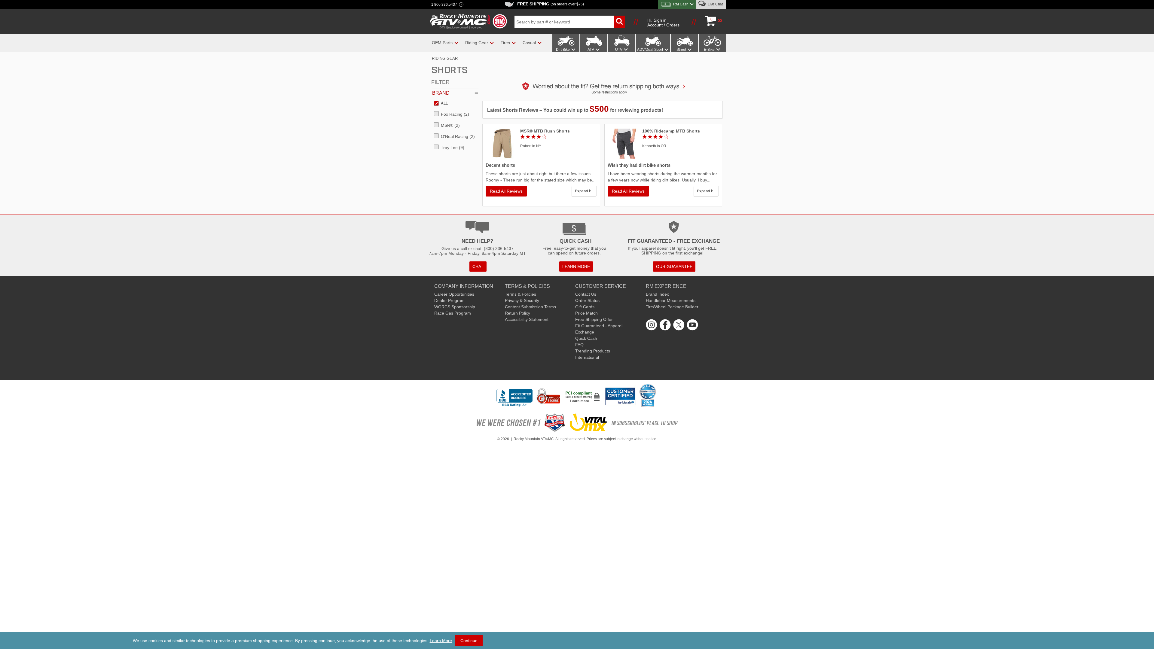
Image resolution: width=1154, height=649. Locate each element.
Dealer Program (449, 300)
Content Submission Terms (530, 306)
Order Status (587, 300)
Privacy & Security (522, 300)
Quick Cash (586, 338)
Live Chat (715, 4)
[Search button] (619, 22)
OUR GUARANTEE (674, 266)
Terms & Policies (520, 294)
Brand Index (657, 294)
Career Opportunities (454, 294)
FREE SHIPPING (550, 4)
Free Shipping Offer (594, 319)
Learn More (441, 640)
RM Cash (680, 4)
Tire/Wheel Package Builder (672, 306)
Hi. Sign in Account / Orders (663, 22)
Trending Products (592, 351)
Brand (441, 93)
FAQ (579, 344)
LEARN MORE (576, 266)
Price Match (586, 313)
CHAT (478, 266)
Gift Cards (584, 306)
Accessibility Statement (526, 319)
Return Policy (517, 313)
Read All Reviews (506, 191)
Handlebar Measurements (670, 300)
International (587, 357)
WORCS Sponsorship (454, 306)
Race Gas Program (452, 313)
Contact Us (585, 294)
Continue (469, 640)
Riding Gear (445, 58)
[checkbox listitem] (441, 103)
